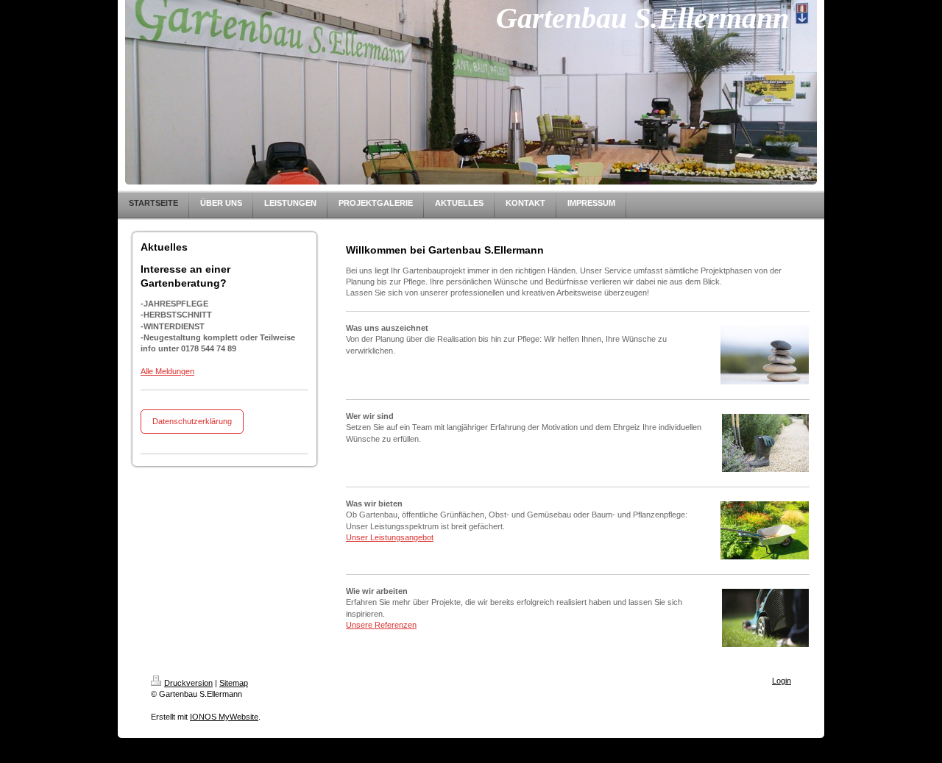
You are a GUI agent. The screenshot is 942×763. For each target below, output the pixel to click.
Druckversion (188, 682)
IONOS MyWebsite (224, 716)
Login (781, 680)
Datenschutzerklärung (192, 421)
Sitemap (233, 682)
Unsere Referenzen (381, 624)
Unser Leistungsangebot (389, 537)
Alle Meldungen (167, 371)
